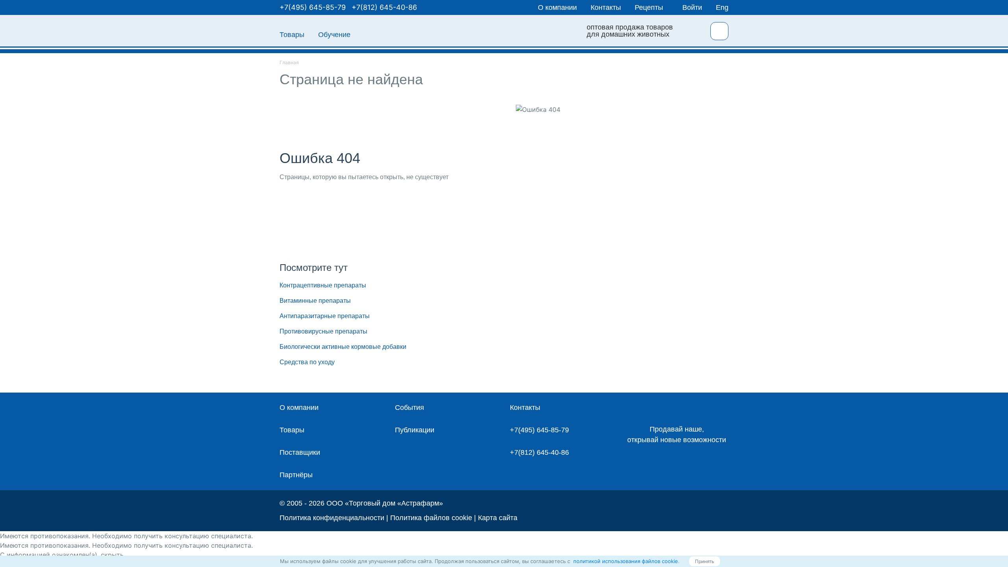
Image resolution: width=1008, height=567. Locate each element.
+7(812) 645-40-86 (384, 7)
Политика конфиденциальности (332, 518)
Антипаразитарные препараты (325, 316)
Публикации (414, 430)
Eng (722, 7)
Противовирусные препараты (323, 331)
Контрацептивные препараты (323, 285)
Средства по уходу (307, 362)
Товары (292, 35)
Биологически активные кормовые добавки (343, 346)
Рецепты (649, 7)
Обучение (334, 35)
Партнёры (296, 475)
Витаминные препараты (315, 300)
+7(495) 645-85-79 (313, 7)
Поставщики (300, 452)
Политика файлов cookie (431, 518)
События (409, 407)
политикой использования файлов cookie (625, 561)
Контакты (606, 7)
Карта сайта (497, 518)
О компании (557, 7)
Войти (692, 7)
